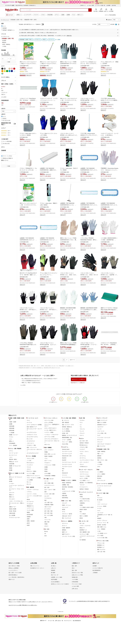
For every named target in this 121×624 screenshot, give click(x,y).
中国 (2, 103)
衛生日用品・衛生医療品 (67, 487)
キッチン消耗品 (65, 429)
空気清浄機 (49, 14)
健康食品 (64, 529)
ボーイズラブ (47, 509)
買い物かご (53, 565)
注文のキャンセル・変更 (77, 572)
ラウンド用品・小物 (101, 433)
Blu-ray (46, 531)
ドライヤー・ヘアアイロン (33, 489)
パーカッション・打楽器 (49, 464)
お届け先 (3, 108)
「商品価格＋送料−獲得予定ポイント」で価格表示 (29, 24)
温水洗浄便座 (30, 514)
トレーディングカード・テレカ (87, 460)
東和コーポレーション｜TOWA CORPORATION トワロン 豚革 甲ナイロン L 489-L (69, 239)
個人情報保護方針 (97, 570)
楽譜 (45, 491)
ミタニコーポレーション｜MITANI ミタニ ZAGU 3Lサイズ (68, 274)
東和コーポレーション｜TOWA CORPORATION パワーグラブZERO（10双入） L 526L (68, 63)
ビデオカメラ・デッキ (32, 434)
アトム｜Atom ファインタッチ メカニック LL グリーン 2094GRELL (48, 274)
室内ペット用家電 (84, 516)
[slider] (1, 56)
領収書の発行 (75, 577)
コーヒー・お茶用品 (66, 439)
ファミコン (64, 475)
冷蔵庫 (62, 14)
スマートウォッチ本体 (49, 436)
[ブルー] (9, 71)
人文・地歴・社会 (48, 502)
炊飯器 (10, 479)
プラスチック (4, 92)
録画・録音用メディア (32, 426)
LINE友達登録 (75, 581)
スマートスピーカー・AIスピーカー (34, 450)
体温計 (28, 525)
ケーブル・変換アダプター (50, 430)
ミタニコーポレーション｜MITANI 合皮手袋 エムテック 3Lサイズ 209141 (48, 344)
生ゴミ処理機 (12, 515)
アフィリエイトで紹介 (77, 584)
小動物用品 (82, 503)
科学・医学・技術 (48, 513)
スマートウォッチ (101, 480)
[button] (2, 54)
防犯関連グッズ (100, 545)
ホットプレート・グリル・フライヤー (16, 489)
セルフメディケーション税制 (15, 605)
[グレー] (5, 69)
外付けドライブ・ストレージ (33, 475)
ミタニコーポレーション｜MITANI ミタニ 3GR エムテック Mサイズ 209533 (68, 135)
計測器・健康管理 (66, 527)
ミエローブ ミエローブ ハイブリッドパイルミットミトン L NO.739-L (49, 100)
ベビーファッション (84, 474)
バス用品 (99, 462)
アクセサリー (47, 462)
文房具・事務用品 (101, 451)
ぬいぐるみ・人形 (84, 440)
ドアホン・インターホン (85, 525)
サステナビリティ (68, 620)
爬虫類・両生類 (83, 509)
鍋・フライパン (65, 420)
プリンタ (29, 467)
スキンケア (64, 503)
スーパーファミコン (66, 477)
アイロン (11, 436)
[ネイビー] (12, 71)
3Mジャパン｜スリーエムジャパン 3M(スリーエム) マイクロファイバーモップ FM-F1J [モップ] (48, 63)
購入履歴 (53, 572)
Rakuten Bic (11, 10)
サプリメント (65, 523)
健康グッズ (64, 532)
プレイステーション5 (67, 451)
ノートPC (29, 460)
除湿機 (10, 470)
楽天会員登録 (113, 15)
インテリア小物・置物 (102, 537)
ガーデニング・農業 (84, 534)
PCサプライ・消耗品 (31, 471)
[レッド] (14, 69)
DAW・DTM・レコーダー (50, 454)
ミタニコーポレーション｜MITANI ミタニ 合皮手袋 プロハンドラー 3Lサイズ (109, 274)
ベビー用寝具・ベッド (85, 480)
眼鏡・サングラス (101, 446)
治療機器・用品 (65, 484)
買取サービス (12, 579)
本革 (2, 90)
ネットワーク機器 (31, 473)
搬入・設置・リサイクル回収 (15, 572)
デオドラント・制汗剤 (67, 513)
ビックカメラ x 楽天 (9, 5)
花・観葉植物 (83, 539)
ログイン (107, 15)
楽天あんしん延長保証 (14, 568)
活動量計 (29, 516)
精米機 (10, 481)
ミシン (10, 439)
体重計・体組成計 (31, 521)
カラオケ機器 (47, 473)
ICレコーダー (30, 438)
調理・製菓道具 (65, 422)
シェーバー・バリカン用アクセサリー (34, 496)
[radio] (1, 26)
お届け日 (3, 114)
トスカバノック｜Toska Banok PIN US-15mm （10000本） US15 (28, 100)
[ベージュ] (9, 69)
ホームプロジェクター (32, 432)
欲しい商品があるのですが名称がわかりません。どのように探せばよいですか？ (39, 378)
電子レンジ (80, 14)
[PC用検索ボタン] (90, 10)
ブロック (82, 464)
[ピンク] (12, 69)
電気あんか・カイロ (13, 461)
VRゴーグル (47, 444)
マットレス (99, 497)
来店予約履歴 (54, 579)
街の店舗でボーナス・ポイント (37, 568)
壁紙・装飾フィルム (101, 527)
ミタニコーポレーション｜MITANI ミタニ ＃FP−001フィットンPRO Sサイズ (28, 309)
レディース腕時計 (101, 474)
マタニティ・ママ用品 (85, 476)
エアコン (57, 14)
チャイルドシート (84, 487)
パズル (81, 453)
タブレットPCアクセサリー (50, 428)
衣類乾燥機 (11, 428)
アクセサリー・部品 (31, 445)
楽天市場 (114, 5)
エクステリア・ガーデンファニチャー (87, 537)
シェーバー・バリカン (32, 493)
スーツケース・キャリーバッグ (104, 485)
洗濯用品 (99, 458)
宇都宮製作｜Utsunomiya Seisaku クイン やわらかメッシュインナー (109, 170)
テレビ (73, 14)
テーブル (99, 508)
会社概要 (108, 5)
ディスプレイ (30, 464)
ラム (81, 426)
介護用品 (64, 493)
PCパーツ (29, 482)
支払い (73, 568)
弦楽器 (45, 469)
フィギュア (82, 449)
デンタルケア (30, 503)
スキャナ (29, 469)
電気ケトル (11, 496)
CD (45, 533)
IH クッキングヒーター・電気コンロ (16, 504)
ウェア (98, 435)
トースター (11, 483)
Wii (62, 470)
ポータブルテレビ (31, 441)
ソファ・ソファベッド (102, 504)
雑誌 (45, 500)
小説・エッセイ (47, 506)
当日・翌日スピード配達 (14, 565)
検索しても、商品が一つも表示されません (31, 382)
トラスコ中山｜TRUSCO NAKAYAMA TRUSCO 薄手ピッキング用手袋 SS (89, 239)
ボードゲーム (83, 458)
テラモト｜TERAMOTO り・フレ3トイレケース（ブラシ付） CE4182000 (28, 170)
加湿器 (10, 468)
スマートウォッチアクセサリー (51, 438)
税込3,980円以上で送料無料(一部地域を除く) (26, 5)
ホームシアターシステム (32, 436)
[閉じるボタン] (118, 29)
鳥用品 (81, 505)
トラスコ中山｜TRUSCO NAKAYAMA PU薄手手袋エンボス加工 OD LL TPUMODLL (28, 344)
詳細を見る (69, 35)
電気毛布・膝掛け (13, 459)
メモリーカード (30, 443)
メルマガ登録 (75, 579)
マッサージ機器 (30, 510)
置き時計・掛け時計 (101, 524)
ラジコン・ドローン (84, 451)
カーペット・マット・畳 (102, 522)
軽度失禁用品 (65, 497)
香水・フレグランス (66, 518)
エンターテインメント (49, 485)
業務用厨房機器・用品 (67, 437)
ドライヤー (36, 14)
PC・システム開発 (48, 515)
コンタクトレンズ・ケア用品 (68, 491)
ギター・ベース (47, 460)
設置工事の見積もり (13, 575)
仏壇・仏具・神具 (101, 551)
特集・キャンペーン (34, 565)
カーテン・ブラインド (102, 520)
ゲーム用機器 (30, 480)
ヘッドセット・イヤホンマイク (51, 434)
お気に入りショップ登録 (77, 575)
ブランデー (82, 433)
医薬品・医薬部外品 (66, 482)
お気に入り (53, 568)
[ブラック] (2, 69)
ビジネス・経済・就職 (49, 493)
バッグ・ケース (100, 431)
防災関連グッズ (83, 529)
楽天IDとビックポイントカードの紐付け (60, 584)
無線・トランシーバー (32, 447)
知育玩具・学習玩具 (84, 443)
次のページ (72, 359)
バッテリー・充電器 (48, 432)
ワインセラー (12, 499)
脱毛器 (28, 499)
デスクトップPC (30, 458)
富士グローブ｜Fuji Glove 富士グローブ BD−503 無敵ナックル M (29, 274)
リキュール (82, 429)
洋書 (45, 517)
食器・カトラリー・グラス (68, 424)
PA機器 (46, 452)
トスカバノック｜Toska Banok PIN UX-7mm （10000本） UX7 (109, 344)
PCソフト (29, 484)
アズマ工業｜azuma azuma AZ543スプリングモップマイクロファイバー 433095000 (89, 135)
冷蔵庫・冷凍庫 (12, 421)
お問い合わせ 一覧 (59, 620)
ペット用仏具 (83, 513)
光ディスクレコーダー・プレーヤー (34, 429)
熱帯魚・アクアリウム (85, 500)
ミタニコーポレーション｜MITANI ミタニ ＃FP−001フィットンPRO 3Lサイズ (49, 309)
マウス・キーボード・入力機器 (34, 477)
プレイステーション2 (67, 466)
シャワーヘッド (30, 508)
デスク (98, 510)
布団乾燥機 (11, 430)
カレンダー (46, 496)
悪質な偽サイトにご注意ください (29, 605)
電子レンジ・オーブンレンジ (15, 477)
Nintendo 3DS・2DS (66, 455)
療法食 (81, 518)
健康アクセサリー (66, 534)
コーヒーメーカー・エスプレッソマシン (16, 486)
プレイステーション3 (67, 464)
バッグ (98, 488)
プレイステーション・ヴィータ (69, 462)
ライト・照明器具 (13, 445)
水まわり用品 (65, 444)
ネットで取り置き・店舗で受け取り (16, 577)
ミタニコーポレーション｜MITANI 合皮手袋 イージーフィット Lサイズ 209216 (89, 344)
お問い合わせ (75, 588)
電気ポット (11, 494)
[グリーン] (7, 71)
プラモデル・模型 (84, 447)
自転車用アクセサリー (102, 424)
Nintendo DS (65, 473)
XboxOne (64, 458)
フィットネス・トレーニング (103, 437)
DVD (45, 535)
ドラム (45, 458)
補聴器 (28, 512)
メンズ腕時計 (100, 472)
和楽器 (45, 471)
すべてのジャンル (5, 19)
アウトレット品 (100, 543)
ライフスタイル (47, 498)
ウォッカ (82, 431)
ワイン (81, 422)
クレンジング (65, 507)
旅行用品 (99, 490)
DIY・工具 (82, 523)
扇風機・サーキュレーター (15, 465)
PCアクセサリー (30, 462)
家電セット (19, 14)
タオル (98, 466)
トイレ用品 (99, 464)
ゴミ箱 (98, 531)
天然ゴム (3, 94)
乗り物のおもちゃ (84, 445)
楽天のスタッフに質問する (78, 379)
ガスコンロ (11, 492)
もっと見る (22, 385)
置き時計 (99, 478)
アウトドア (99, 441)
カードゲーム (83, 455)
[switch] (14, 123)
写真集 (45, 524)
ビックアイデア (27, 14)
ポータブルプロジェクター (33, 453)
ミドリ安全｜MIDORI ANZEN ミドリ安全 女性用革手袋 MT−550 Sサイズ (109, 239)
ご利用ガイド (83, 5)
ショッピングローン (13, 570)
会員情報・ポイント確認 (56, 577)
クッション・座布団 (101, 506)
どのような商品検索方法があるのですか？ (31, 380)
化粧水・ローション (66, 505)
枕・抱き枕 (99, 499)
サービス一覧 (51, 620)
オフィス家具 (100, 535)
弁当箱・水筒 (65, 433)
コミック (46, 481)
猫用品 (81, 494)
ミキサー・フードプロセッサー (16, 501)
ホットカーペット (13, 455)
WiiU (63, 468)
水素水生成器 (12, 513)
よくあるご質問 (90, 5)
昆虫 (81, 511)
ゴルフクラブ (100, 426)
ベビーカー (82, 484)
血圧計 (28, 523)
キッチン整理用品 (66, 431)
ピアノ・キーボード (48, 449)
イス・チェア (100, 512)
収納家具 (99, 518)
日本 (2, 105)
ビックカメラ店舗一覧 (100, 5)
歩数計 (28, 518)
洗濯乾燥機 (11, 426)
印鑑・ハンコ (100, 453)
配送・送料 (74, 565)
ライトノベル (47, 519)
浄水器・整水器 (12, 511)
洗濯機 (68, 14)
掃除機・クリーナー (13, 434)
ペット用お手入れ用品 (85, 498)
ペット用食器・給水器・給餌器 (87, 507)
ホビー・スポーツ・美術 (49, 489)
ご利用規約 (95, 572)
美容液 (63, 509)
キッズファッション (84, 472)
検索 (9, 61)
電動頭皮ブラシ (30, 506)
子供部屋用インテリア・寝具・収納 (104, 515)
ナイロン (3, 86)
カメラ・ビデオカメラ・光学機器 (34, 424)
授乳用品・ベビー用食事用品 (86, 482)
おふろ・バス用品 (84, 478)
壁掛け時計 (99, 476)
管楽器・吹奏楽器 (48, 456)
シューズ (99, 429)
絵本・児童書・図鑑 (48, 483)
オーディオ (29, 422)
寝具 (98, 495)
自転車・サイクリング (102, 420)
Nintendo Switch (65, 449)
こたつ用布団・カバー (102, 533)
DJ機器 (46, 467)
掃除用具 (99, 455)
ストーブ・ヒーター (13, 453)
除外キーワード (4, 160)
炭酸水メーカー (12, 506)
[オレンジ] (2, 71)
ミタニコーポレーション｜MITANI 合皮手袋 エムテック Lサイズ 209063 (89, 100)
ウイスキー (82, 420)
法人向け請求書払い (55, 581)
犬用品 (81, 496)
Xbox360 (64, 460)
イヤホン (43, 14)
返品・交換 (74, 570)
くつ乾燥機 (11, 432)
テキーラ (82, 435)
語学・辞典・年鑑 (48, 511)
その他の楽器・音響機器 (49, 475)
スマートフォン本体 (48, 420)
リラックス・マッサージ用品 (68, 536)
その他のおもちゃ (84, 466)
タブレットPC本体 (48, 422)
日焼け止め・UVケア (66, 516)
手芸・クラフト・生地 (102, 460)
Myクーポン (53, 575)
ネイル (63, 511)
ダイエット (64, 525)
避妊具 (63, 489)
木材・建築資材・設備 (85, 532)
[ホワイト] (7, 69)
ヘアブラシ (29, 491)
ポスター (46, 526)
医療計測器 (64, 495)
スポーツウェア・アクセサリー (104, 444)
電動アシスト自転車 (101, 422)
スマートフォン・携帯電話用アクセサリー (51, 425)
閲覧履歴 (53, 570)
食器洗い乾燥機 (12, 509)
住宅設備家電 (12, 443)
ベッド (98, 502)
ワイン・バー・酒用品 (67, 441)
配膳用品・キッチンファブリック (69, 435)
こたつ (10, 457)
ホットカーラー (30, 501)
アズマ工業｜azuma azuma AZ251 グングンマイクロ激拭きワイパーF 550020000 (109, 100)
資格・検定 (46, 521)
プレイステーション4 (67, 453)
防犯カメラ (82, 527)
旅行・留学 (46, 487)
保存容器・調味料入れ (67, 426)
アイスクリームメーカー (14, 517)
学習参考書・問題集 (48, 504)
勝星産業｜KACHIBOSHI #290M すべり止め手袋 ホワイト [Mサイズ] (89, 309)
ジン (81, 424)
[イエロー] (5, 71)
